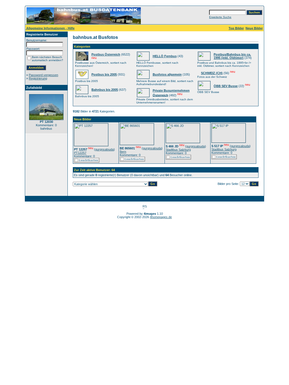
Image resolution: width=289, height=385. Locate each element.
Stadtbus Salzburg (178, 149)
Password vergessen (43, 75)
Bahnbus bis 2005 (104, 89)
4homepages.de (161, 217)
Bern (123, 151)
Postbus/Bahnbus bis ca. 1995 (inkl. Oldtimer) (232, 56)
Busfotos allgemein (167, 74)
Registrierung (38, 78)
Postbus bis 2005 (104, 74)
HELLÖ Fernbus (165, 56)
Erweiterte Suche (220, 17)
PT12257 (80, 152)
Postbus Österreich (105, 54)
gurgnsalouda (104, 149)
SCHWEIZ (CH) (212, 73)
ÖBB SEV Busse (226, 86)
